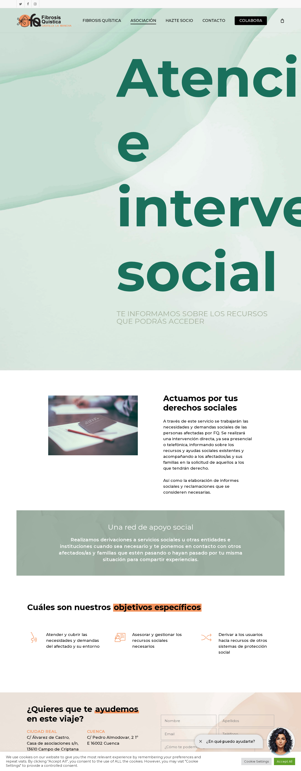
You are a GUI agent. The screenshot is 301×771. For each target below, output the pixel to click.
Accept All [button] (284, 761)
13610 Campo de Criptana (53, 749)
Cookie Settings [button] (256, 761)
